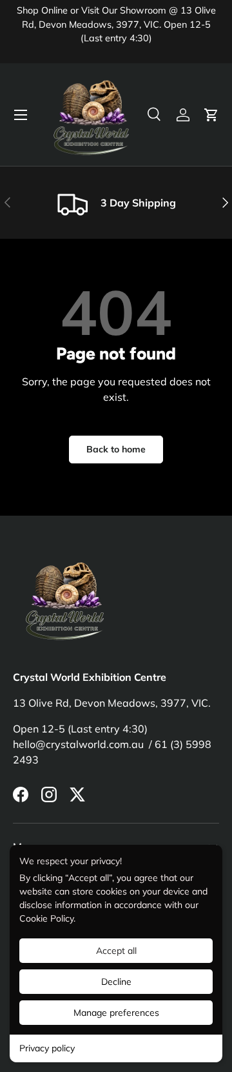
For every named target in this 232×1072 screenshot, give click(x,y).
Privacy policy (47, 1048)
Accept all (116, 950)
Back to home (116, 449)
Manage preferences (116, 1012)
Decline (116, 981)
